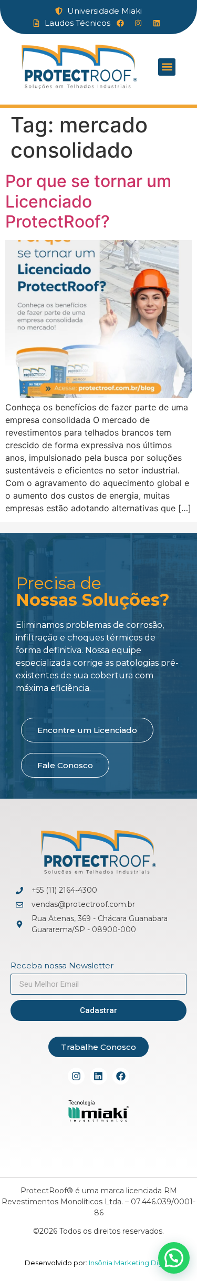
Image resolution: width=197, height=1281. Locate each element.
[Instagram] (76, 1076)
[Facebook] (120, 1076)
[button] (166, 67)
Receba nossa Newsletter (62, 966)
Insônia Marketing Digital (130, 1262)
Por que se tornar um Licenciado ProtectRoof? (88, 201)
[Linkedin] (98, 1076)
